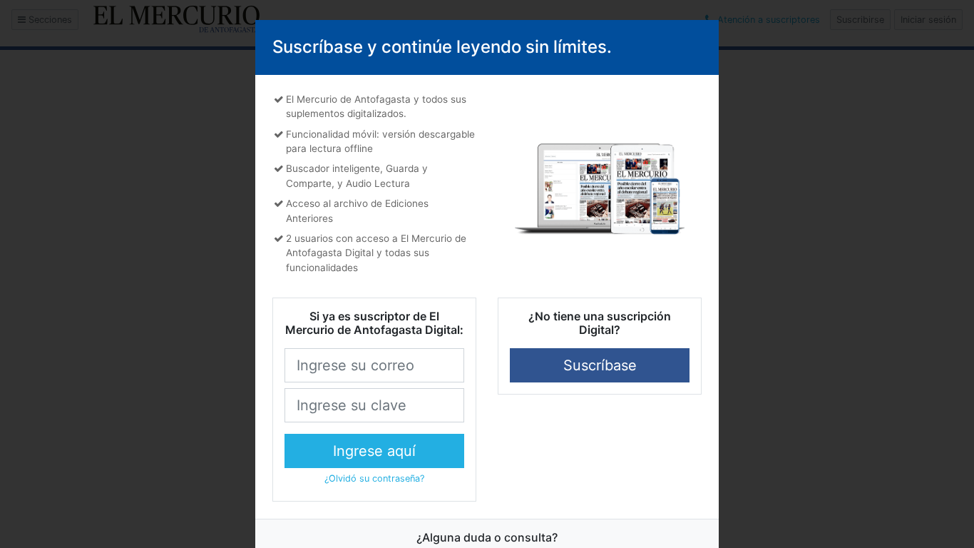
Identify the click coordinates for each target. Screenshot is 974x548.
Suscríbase (600, 365)
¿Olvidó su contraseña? (374, 478)
